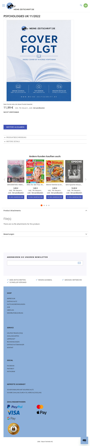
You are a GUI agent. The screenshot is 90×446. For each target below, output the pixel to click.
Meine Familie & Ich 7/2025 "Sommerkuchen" (54, 184)
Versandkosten (39, 108)
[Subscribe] (79, 263)
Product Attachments (12, 210)
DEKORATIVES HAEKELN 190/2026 (15, 184)
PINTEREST (10, 369)
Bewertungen (9, 234)
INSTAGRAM (11, 371)
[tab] (45, 210)
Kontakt (10, 347)
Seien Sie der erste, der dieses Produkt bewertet (18, 104)
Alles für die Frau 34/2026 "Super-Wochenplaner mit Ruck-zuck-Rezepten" (35, 184)
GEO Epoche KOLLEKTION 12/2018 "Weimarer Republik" (74, 184)
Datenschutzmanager (15, 345)
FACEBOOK (10, 366)
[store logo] (20, 6)
